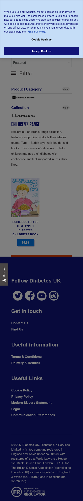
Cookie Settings (41, 39)
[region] (41, 29)
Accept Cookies (41, 51)
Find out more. (37, 31)
